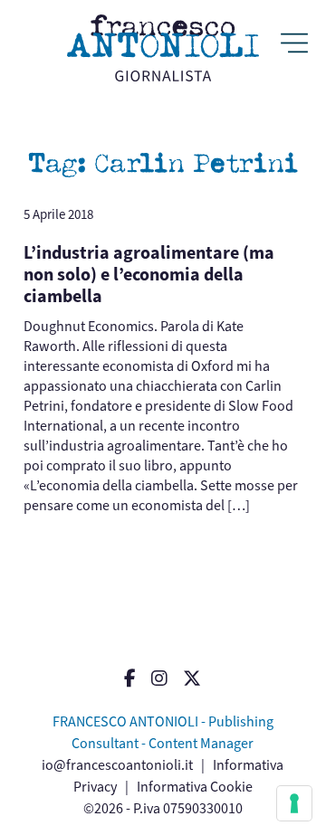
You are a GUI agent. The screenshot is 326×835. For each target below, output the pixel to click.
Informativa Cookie (195, 786)
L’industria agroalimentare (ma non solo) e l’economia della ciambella (149, 274)
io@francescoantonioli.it (117, 764)
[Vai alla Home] (163, 47)
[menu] (294, 45)
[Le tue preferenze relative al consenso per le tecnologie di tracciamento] (294, 803)
